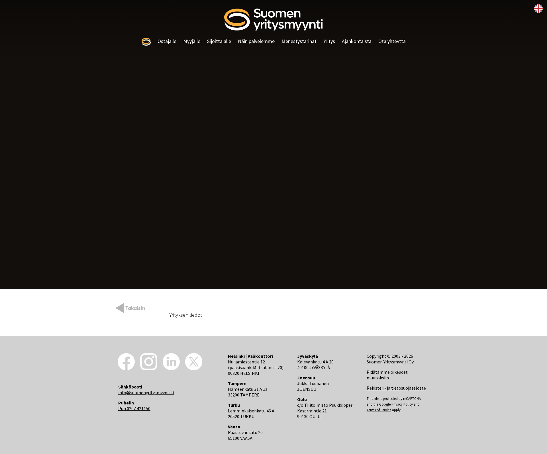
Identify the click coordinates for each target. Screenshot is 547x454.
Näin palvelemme (256, 41)
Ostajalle (167, 41)
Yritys (329, 41)
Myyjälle (191, 41)
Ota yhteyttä (392, 41)
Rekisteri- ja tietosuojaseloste (396, 388)
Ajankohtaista (357, 41)
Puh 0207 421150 (134, 408)
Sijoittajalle (219, 41)
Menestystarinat (299, 41)
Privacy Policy (402, 404)
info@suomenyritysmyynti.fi (146, 392)
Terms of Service (379, 410)
